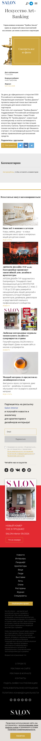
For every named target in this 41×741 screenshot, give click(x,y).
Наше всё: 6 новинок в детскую (18, 228)
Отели (20, 584)
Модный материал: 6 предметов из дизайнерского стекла (20, 378)
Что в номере (14, 540)
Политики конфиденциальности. (22, 729)
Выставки (20, 577)
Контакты (20, 678)
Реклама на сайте (20, 668)
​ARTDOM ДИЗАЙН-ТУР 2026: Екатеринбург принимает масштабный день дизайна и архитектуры (17, 271)
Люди (20, 573)
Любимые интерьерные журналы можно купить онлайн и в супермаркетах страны (19, 336)
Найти (27, 3)
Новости (21, 555)
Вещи (20, 570)
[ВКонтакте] (25, 145)
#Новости (6, 305)
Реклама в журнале (20, 673)
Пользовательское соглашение (20, 688)
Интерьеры (20, 558)
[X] (20, 145)
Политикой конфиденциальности (20, 454)
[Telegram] (31, 145)
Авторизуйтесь (8, 172)
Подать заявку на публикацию (21, 683)
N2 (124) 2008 (10, 86)
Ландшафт (20, 562)
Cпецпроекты (20, 596)
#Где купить (7, 240)
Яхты (20, 581)
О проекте (20, 663)
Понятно (20, 736)
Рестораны (20, 588)
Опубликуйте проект (20, 603)
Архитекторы (20, 566)
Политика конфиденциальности (20, 693)
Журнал (20, 592)
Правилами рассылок (16, 456)
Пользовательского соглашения (20, 451)
